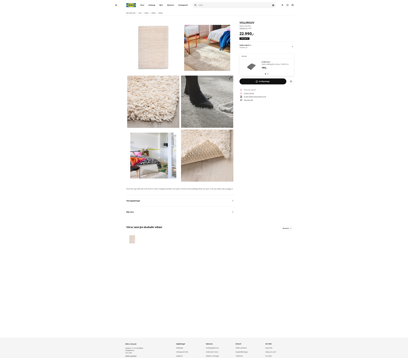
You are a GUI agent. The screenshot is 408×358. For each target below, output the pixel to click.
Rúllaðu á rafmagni (212, 356)
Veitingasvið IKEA (182, 352)
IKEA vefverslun (130, 13)
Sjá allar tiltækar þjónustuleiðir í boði (255, 97)
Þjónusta (170, 5)
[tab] (180, 200)
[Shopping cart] (292, 5)
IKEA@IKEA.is (129, 350)
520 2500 (128, 353)
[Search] (195, 5)
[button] (143, 5)
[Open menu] (116, 5)
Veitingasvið (183, 5)
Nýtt (161, 5)
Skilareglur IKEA (248, 100)
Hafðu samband (130, 356)
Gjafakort (179, 356)
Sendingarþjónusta (212, 348)
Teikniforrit (239, 356)
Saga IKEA (268, 348)
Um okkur (268, 356)
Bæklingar (179, 348)
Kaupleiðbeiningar (242, 352)
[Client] (282, 5)
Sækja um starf (270, 352)
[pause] (207, 102)
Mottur (147, 13)
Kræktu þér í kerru (212, 352)
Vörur (140, 13)
